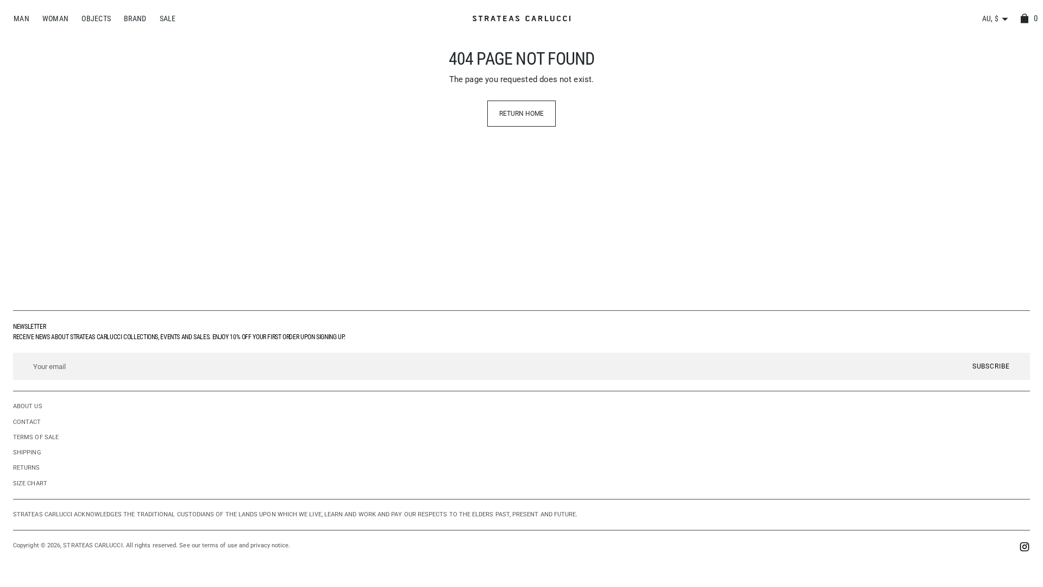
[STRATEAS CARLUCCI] (521, 19)
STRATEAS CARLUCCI (92, 545)
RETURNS (26, 467)
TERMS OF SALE (36, 437)
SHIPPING (27, 452)
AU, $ (990, 18)
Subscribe (991, 366)
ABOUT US (27, 406)
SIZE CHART (30, 483)
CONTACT (27, 422)
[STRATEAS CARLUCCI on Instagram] (1024, 548)
